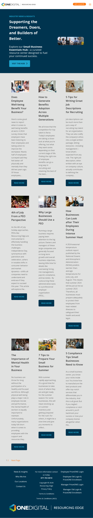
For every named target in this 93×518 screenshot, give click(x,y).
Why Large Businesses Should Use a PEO (46, 217)
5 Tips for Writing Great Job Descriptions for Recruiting (74, 104)
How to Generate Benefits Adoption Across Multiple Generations (46, 108)
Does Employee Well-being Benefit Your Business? (19, 104)
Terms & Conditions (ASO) (46, 498)
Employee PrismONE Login (72, 471)
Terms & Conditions (46, 494)
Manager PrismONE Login (72, 484)
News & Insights (21, 471)
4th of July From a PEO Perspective (18, 216)
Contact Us (20, 486)
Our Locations (21, 481)
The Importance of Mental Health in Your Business (20, 362)
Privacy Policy (46, 489)
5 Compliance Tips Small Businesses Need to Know (74, 358)
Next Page (15, 460)
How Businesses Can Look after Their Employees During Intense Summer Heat (74, 224)
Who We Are (21, 476)
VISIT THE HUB (18, 63)
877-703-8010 (46, 478)
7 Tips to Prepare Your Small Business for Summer (47, 362)
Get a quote (79, 4)
